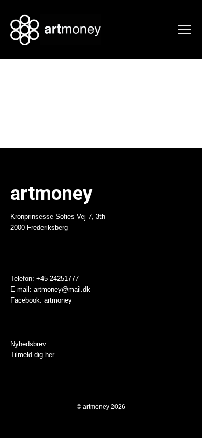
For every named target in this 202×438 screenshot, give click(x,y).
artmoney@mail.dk (62, 289)
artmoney (58, 300)
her (49, 355)
